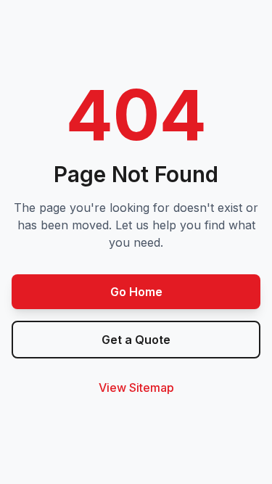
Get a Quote (136, 339)
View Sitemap (136, 387)
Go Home (136, 291)
